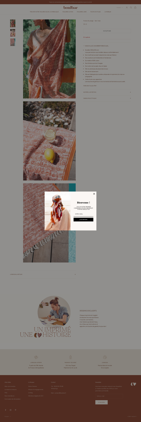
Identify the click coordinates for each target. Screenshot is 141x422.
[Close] (94, 194)
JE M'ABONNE (83, 219)
